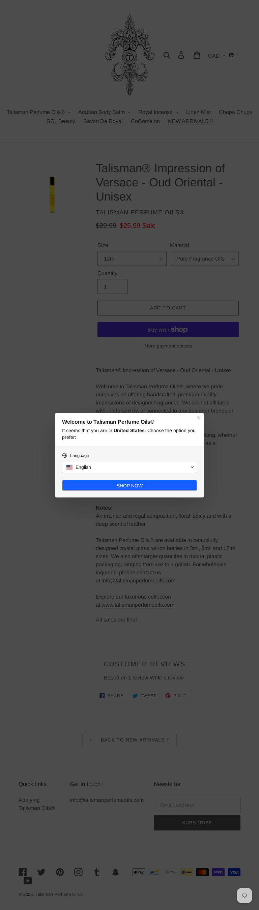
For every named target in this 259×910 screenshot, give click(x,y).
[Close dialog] (198, 418)
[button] (129, 467)
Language (79, 455)
